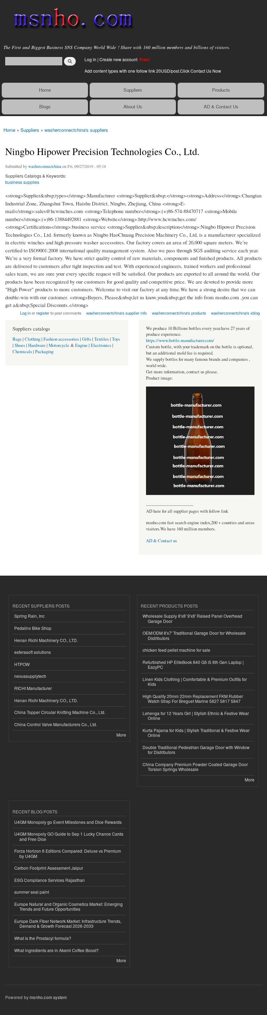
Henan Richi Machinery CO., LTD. (46, 640)
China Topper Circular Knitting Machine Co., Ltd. (59, 712)
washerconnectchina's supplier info (116, 313)
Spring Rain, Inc (29, 616)
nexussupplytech (30, 676)
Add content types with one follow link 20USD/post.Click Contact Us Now (152, 71)
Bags (17, 339)
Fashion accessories (61, 339)
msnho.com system (48, 997)
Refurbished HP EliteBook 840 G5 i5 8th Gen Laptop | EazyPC (193, 664)
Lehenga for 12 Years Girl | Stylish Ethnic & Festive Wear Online (196, 715)
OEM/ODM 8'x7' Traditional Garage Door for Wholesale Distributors (194, 635)
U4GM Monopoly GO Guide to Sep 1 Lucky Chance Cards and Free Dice (68, 836)
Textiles (101, 339)
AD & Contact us (161, 541)
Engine (81, 345)
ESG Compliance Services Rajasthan (49, 880)
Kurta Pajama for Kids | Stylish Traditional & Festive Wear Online (196, 732)
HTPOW (22, 664)
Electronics (101, 345)
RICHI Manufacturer (33, 688)
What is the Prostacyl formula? (42, 938)
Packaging (44, 352)
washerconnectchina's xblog (235, 313)
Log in (90, 59)
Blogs (45, 106)
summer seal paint (31, 892)
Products (221, 90)
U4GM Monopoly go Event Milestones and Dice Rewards (68, 822)
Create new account (118, 59)
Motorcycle (59, 345)
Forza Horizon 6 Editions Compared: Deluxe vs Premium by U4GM (67, 853)
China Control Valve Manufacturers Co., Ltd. (55, 724)
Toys (116, 339)
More (121, 735)
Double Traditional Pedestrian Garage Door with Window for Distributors (196, 749)
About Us (132, 106)
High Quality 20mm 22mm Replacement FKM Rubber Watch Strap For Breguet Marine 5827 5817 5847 (193, 698)
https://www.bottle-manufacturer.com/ (180, 340)
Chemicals (23, 352)
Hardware (37, 345)
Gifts (86, 339)
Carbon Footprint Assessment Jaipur (48, 868)
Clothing (32, 339)
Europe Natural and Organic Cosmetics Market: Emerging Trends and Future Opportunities (68, 906)
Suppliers (132, 90)
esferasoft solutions (32, 652)
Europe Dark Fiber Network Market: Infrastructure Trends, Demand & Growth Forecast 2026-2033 (67, 923)
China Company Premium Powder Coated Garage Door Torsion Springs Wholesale (195, 766)
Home (45, 90)
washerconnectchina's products (179, 313)
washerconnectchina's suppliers (76, 130)
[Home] (70, 19)
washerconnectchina (44, 166)
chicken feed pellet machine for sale (176, 650)
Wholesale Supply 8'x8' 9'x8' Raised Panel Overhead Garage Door (192, 618)
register (42, 313)
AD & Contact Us (221, 106)
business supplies (22, 182)
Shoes (20, 345)
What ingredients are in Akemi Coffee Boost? (56, 950)
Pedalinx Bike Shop (32, 628)
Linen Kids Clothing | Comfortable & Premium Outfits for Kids (195, 681)
